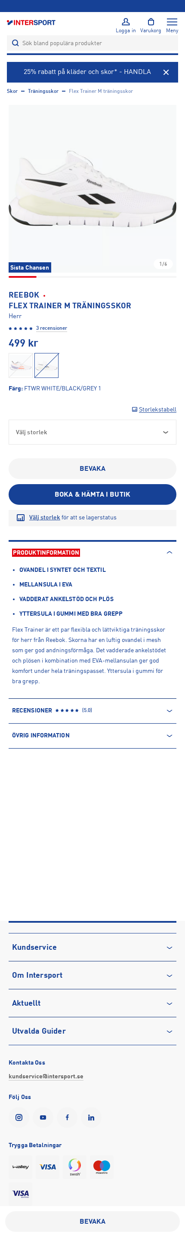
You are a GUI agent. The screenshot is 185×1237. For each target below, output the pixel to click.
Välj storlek (44, 517)
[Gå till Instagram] (21, 1117)
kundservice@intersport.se (46, 1076)
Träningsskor (43, 91)
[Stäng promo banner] (166, 72)
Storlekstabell (157, 409)
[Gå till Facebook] (69, 1117)
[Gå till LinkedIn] (93, 1117)
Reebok (24, 295)
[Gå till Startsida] (32, 22)
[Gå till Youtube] (45, 1117)
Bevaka (93, 469)
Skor (12, 91)
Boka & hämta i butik (92, 494)
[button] (92, 189)
